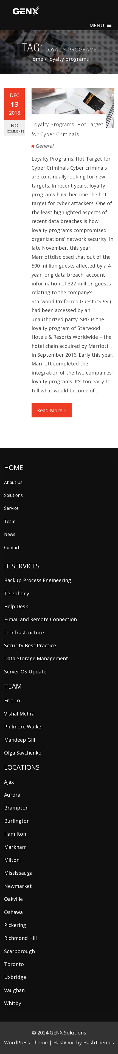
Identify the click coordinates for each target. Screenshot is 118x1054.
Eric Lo (12, 700)
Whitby (12, 1003)
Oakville (13, 899)
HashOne (64, 1042)
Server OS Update (25, 671)
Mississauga (18, 872)
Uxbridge (15, 977)
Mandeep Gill (19, 739)
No (15, 127)
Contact (11, 547)
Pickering (15, 925)
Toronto (14, 964)
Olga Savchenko (22, 752)
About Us (13, 482)
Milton (11, 860)
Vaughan (14, 990)
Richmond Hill (20, 938)
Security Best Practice (30, 645)
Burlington (17, 821)
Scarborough (19, 951)
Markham (15, 847)
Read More (49, 410)
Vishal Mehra (19, 713)
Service (11, 508)
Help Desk (16, 606)
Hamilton (15, 833)
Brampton (16, 807)
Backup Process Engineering (37, 580)
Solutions (13, 495)
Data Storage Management (36, 658)
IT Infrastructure (24, 632)
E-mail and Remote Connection (40, 619)
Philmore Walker (23, 726)
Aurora (12, 794)
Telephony (16, 593)
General (44, 145)
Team (9, 521)
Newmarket (18, 886)
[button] (96, 25)
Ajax (9, 781)
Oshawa (13, 912)
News (9, 534)
